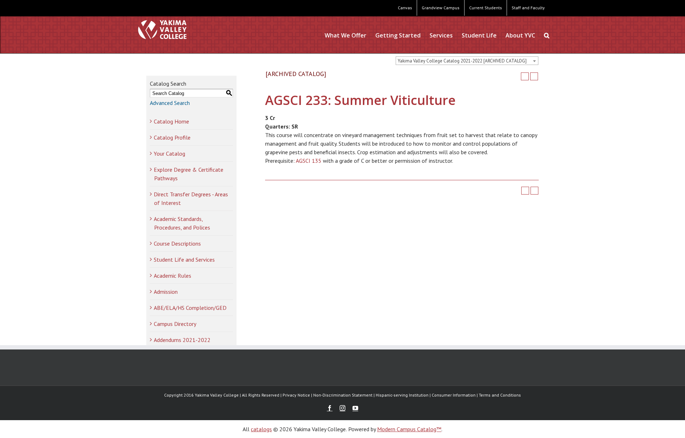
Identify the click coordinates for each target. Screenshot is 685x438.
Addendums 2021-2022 (182, 339)
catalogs (261, 429)
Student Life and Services (184, 259)
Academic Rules (172, 275)
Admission (166, 291)
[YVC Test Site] (162, 29)
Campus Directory (175, 323)
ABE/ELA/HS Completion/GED (190, 307)
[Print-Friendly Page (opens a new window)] (525, 76)
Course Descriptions (177, 243)
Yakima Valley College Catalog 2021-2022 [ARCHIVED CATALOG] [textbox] (462, 61)
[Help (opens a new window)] (534, 76)
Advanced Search (170, 102)
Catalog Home (171, 121)
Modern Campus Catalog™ (409, 429)
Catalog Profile (172, 137)
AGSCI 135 (308, 160)
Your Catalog (169, 153)
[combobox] (467, 60)
